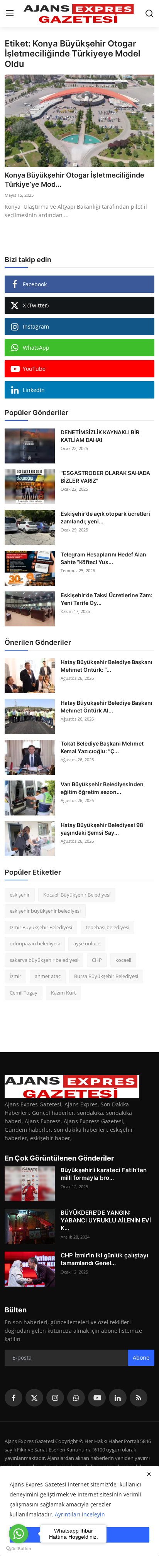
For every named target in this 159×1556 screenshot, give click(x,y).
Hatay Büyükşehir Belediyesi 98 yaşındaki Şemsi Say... (102, 829)
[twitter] (34, 1398)
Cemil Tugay (23, 992)
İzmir (15, 976)
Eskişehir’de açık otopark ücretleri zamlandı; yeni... (105, 517)
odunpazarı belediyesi (35, 943)
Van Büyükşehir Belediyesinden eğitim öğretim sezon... (102, 788)
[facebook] (13, 1398)
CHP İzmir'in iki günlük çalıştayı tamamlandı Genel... (104, 1259)
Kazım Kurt (63, 992)
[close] (149, 1474)
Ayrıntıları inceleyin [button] (80, 1514)
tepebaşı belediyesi (107, 927)
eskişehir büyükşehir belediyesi (45, 910)
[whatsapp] (76, 1398)
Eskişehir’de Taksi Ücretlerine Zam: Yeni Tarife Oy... (106, 599)
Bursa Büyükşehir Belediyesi (106, 976)
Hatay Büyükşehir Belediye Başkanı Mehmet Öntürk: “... (106, 666)
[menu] (9, 13)
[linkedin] (118, 1398)
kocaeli (123, 960)
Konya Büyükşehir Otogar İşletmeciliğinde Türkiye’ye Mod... (74, 179)
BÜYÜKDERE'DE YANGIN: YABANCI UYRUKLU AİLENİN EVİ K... (106, 1220)
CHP (97, 960)
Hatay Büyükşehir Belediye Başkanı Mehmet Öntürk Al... (106, 706)
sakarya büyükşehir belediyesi (44, 960)
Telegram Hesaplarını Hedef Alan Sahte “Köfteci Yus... (103, 558)
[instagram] (55, 1398)
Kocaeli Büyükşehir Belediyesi (76, 894)
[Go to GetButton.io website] (18, 1548)
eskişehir (20, 894)
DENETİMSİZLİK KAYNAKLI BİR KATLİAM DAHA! (100, 436)
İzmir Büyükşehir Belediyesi (41, 927)
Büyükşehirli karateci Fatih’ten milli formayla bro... (104, 1173)
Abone (141, 1357)
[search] (149, 13)
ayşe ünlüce (86, 943)
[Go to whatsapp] (18, 1533)
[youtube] (97, 1398)
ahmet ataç (48, 976)
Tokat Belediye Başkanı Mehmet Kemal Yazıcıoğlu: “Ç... (102, 747)
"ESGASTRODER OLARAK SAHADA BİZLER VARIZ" (105, 477)
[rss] (138, 1398)
